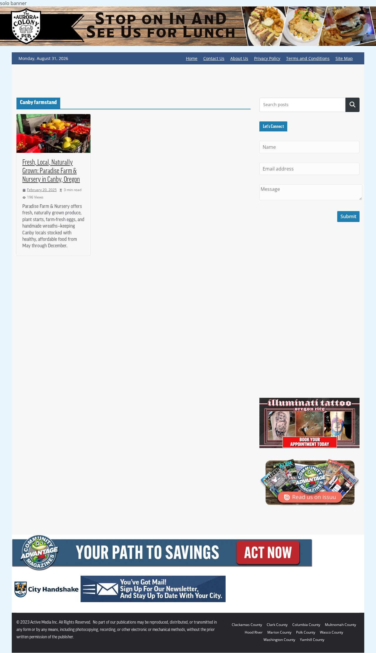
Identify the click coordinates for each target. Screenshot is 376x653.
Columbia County (306, 624)
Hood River (254, 632)
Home (191, 58)
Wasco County (331, 632)
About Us (239, 58)
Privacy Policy (267, 58)
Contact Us (213, 58)
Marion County (279, 632)
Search (352, 104)
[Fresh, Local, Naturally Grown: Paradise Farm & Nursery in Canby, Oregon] (53, 133)
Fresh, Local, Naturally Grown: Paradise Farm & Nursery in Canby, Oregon (51, 171)
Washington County (279, 639)
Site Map (344, 58)
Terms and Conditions (308, 58)
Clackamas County (247, 624)
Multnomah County (340, 624)
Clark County (277, 624)
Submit (348, 216)
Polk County (305, 632)
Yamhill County (312, 639)
